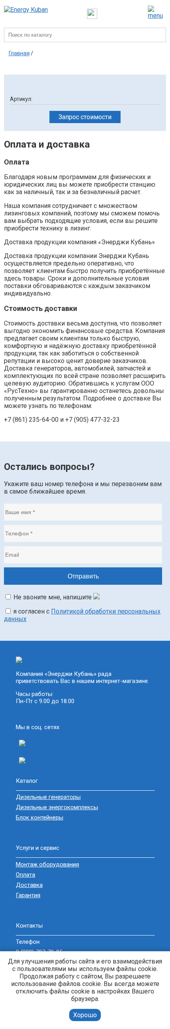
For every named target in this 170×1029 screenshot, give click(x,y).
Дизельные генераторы (48, 797)
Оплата (25, 874)
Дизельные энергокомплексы (57, 807)
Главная (19, 53)
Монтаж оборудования (47, 864)
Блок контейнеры (39, 817)
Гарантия (28, 895)
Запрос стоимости (85, 117)
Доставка (29, 885)
